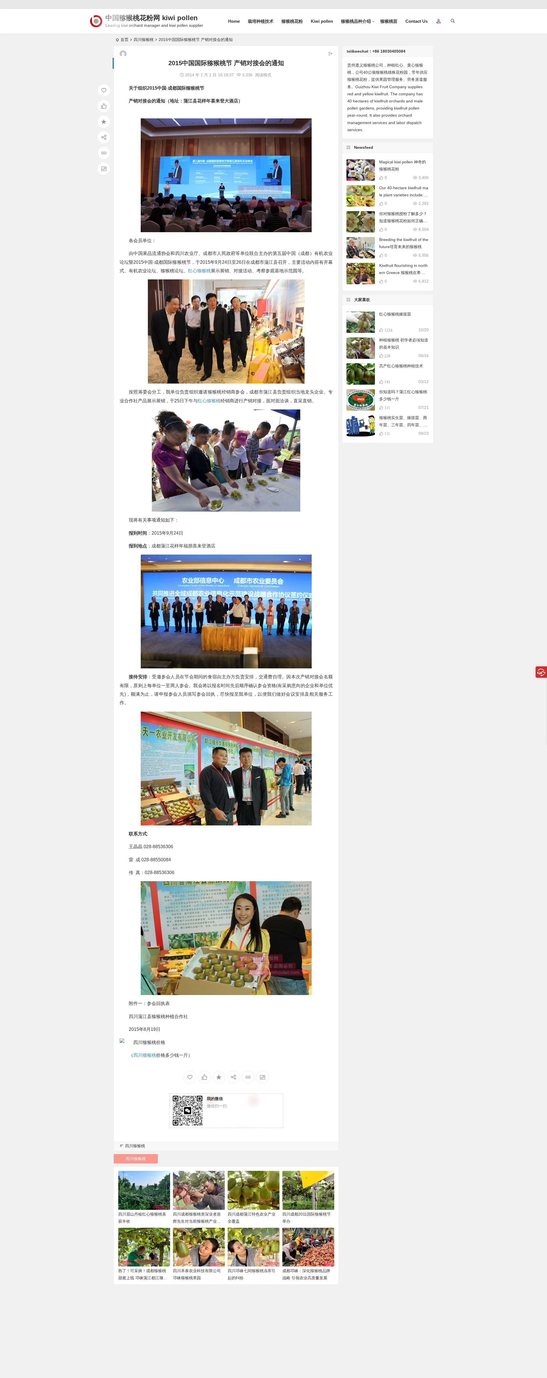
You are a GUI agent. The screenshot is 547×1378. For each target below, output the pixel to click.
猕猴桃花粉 (292, 21)
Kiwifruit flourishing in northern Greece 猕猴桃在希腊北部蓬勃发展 (403, 272)
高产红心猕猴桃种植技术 (401, 366)
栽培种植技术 (261, 21)
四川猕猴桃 (144, 39)
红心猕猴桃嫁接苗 (395, 314)
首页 (124, 39)
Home (234, 21)
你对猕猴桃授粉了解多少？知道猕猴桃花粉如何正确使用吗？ (403, 220)
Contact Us (416, 21)
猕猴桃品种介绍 (356, 21)
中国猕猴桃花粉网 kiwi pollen (151, 18)
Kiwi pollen (322, 21)
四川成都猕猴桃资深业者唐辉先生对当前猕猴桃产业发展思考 (197, 1221)
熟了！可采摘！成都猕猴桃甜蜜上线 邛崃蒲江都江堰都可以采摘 (142, 1277)
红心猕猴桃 (199, 270)
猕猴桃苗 (388, 21)
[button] (438, 22)
